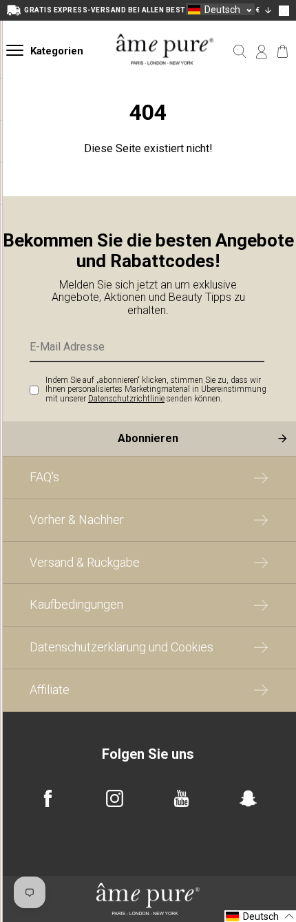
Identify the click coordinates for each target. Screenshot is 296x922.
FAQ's (44, 477)
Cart (282, 52)
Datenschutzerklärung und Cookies (121, 647)
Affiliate (50, 689)
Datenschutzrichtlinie (126, 399)
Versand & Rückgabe (85, 562)
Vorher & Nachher (77, 519)
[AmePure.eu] (165, 76)
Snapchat (248, 798)
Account (261, 52)
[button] (220, 9)
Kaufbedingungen (76, 604)
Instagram (114, 798)
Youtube (181, 798)
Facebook (47, 798)
